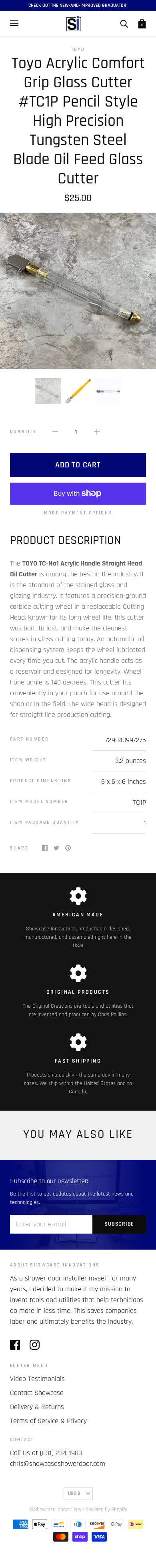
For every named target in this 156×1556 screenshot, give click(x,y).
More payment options (78, 513)
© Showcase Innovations (55, 1509)
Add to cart (77, 465)
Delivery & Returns (37, 1406)
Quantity (23, 432)
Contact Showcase (37, 1392)
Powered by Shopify (106, 1509)
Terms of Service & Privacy (48, 1420)
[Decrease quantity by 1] (55, 431)
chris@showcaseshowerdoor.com (57, 1463)
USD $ (74, 1493)
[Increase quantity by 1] (97, 431)
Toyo (78, 49)
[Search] (124, 23)
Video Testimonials (37, 1378)
